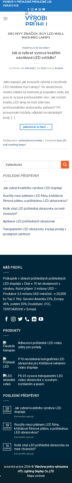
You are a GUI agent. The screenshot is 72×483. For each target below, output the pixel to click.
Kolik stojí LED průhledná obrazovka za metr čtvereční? (34, 211)
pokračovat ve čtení (36, 127)
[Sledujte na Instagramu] (32, 9)
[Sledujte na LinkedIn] (34, 319)
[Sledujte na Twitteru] (36, 9)
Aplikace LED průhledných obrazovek (29, 221)
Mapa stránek (36, 476)
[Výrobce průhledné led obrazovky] (36, 19)
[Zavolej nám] (27, 319)
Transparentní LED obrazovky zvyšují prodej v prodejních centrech (34, 231)
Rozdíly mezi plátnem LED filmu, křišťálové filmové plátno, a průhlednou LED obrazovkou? (35, 198)
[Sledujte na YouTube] (43, 9)
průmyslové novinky (36, 48)
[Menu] (5, 18)
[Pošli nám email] (40, 9)
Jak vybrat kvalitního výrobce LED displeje (32, 188)
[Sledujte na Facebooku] (28, 9)
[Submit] (65, 165)
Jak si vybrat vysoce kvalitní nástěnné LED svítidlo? (36, 55)
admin (59, 68)
